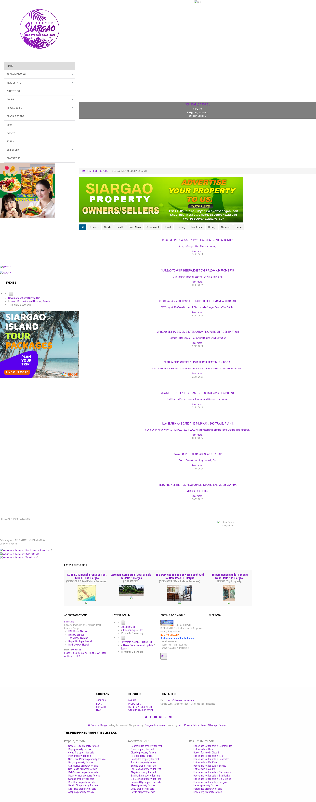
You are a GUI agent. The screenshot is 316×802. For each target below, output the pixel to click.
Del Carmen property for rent (146, 778)
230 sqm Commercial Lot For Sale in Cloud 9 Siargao (131, 576)
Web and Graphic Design (141, 710)
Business (94, 227)
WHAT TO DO (13, 91)
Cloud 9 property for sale (81, 752)
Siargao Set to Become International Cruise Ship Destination (197, 331)
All (82, 227)
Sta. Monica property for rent (146, 769)
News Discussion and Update (26, 301)
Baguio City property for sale (83, 785)
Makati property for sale (143, 785)
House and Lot (33, 553)
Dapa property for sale (80, 749)
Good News (135, 227)
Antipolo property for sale (81, 792)
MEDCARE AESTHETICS (197, 491)
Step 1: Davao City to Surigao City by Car (197, 460)
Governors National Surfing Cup (24, 298)
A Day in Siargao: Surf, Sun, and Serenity (197, 246)
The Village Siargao (78, 638)
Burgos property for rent (143, 765)
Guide (239, 227)
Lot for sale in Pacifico (205, 762)
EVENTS (11, 133)
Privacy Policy (191, 725)
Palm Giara (69, 621)
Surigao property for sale (81, 778)
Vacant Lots (31, 557)
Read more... (197, 251)
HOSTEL (80, 656)
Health (120, 227)
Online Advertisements (140, 707)
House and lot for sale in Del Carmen (212, 778)
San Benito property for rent (145, 775)
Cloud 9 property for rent (144, 752)
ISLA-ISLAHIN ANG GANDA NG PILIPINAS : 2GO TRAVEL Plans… (198, 423)
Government (152, 227)
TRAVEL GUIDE (14, 107)
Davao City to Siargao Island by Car (197, 454)
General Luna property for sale (83, 746)
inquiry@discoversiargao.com (180, 700)
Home (10, 66)
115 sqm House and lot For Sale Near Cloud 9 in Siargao (229, 576)
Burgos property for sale (80, 762)
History (212, 227)
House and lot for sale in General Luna (212, 746)
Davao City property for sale (207, 792)
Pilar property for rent (142, 755)
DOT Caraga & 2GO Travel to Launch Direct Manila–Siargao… (197, 301)
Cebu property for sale (142, 788)
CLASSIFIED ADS (15, 116)
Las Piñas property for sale (82, 788)
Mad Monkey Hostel (78, 644)
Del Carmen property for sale (83, 772)
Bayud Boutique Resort (80, 641)
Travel (168, 227)
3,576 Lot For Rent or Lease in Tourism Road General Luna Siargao (197, 399)
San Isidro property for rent (145, 759)
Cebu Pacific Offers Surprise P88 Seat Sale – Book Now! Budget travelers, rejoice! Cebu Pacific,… (197, 368)
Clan (141, 630)
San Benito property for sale (82, 769)
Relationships (130, 630)
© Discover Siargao (98, 725)
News (99, 703)
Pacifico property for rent (144, 762)
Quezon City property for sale (146, 782)
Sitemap (212, 725)
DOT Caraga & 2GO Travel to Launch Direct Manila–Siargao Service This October (197, 307)
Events (46, 301)
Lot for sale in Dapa (203, 749)
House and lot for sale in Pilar (208, 755)
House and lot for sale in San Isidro (211, 759)
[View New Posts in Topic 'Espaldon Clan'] (123, 622)
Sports (107, 227)
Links (99, 710)
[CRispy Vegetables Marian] (27, 190)
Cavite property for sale (143, 792)
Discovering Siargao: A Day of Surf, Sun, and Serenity (197, 240)
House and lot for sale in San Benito (211, 775)
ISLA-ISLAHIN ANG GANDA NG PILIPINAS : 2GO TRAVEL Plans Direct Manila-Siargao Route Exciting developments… (197, 429)
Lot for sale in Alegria (204, 769)
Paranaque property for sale (207, 788)
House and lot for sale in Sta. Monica (212, 772)
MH (180, 725)
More (164, 656)
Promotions (134, 703)
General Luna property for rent (146, 746)
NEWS (10, 124)
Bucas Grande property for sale (84, 775)
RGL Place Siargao (78, 631)
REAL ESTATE (14, 82)
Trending (180, 227)
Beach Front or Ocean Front (38, 550)
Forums (132, 700)
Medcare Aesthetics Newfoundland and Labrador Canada (198, 484)
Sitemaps (223, 725)
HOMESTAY (95, 653)
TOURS (10, 99)
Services (225, 227)
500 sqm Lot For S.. (197, 104)
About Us (101, 700)
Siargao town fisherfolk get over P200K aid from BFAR (197, 270)
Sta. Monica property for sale (83, 765)
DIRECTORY (13, 149)
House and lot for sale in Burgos (209, 765)
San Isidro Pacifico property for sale (87, 759)
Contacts (101, 707)
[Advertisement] (39, 241)
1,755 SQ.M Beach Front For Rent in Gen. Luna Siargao (86, 576)
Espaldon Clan (128, 626)
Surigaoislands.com (155, 725)
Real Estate (197, 227)
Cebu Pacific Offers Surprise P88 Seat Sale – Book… (197, 362)
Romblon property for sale (81, 782)
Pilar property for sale (79, 755)
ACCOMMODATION (16, 74)
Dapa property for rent (142, 749)
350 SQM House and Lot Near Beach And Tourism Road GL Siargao (180, 576)
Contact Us (13, 158)
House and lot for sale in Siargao (210, 782)
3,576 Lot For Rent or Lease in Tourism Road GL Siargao (197, 393)
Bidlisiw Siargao (76, 634)
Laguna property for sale (206, 785)
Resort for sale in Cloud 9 (206, 752)
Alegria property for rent (143, 772)
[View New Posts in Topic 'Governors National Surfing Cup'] (10, 293)
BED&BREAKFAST (81, 653)
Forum (10, 141)
